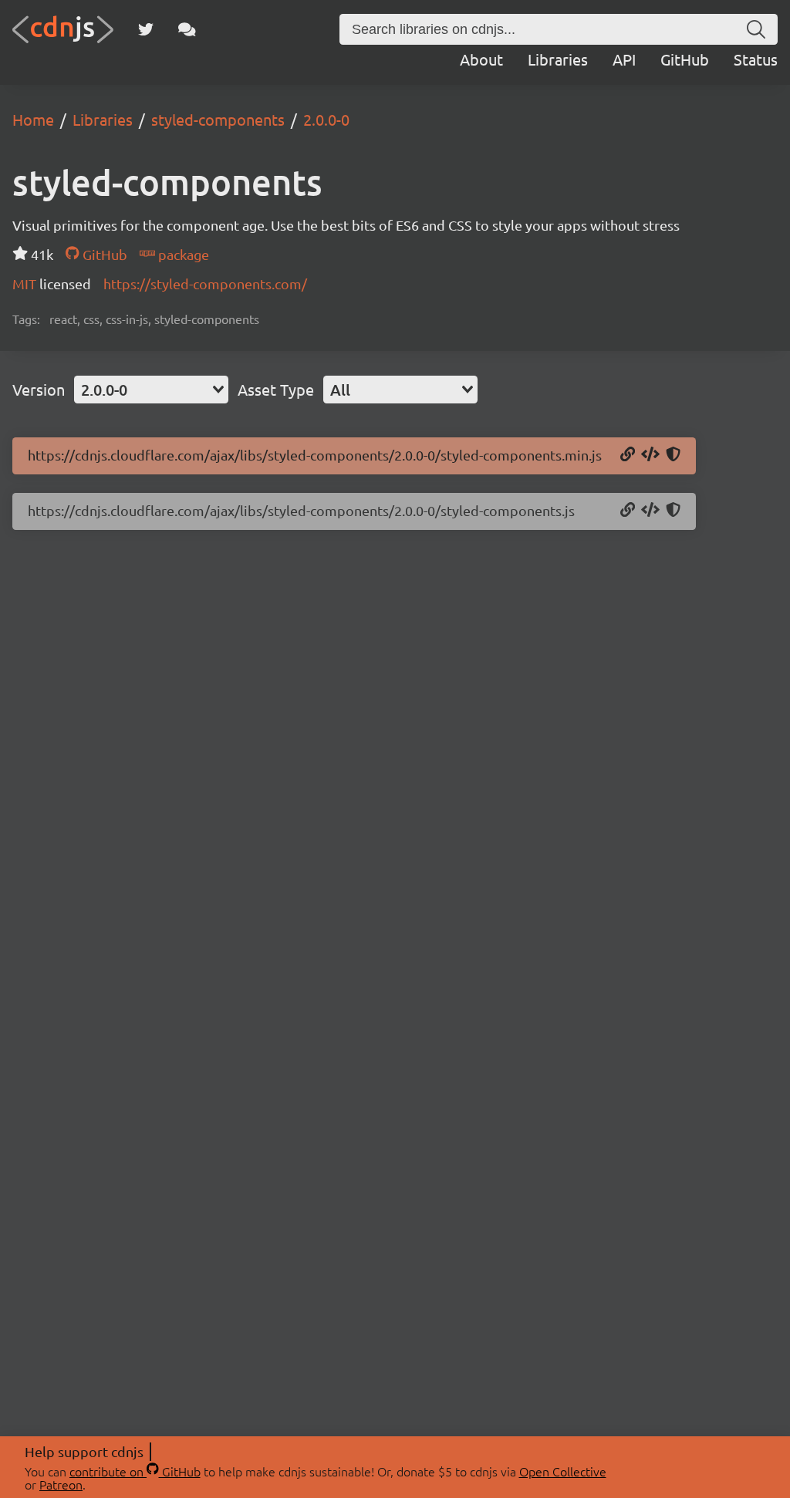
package (182, 254)
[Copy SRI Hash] (673, 455)
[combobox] (151, 389)
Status (756, 59)
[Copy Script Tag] (650, 455)
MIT (25, 283)
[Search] (756, 29)
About (481, 59)
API (624, 59)
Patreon (61, 1484)
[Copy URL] (627, 455)
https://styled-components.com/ (205, 283)
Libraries (558, 59)
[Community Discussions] (187, 29)
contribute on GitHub (135, 1471)
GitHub (684, 59)
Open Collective (562, 1471)
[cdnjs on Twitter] (146, 29)
